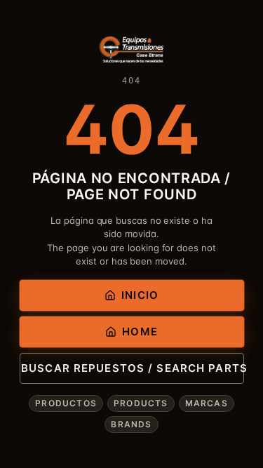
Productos (66, 403)
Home (140, 331)
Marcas (206, 403)
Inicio (140, 295)
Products (141, 403)
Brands (131, 424)
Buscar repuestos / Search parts (132, 368)
